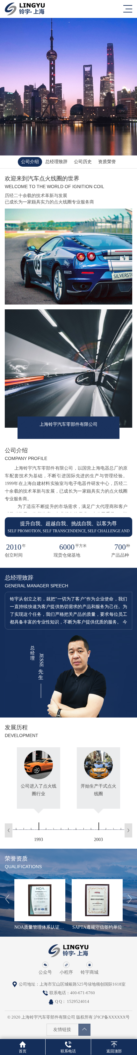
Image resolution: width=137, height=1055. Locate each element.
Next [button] (128, 830)
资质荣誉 (107, 161)
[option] (38, 794)
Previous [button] (8, 830)
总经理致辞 (56, 161)
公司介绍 (30, 161)
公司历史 (83, 161)
